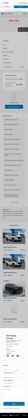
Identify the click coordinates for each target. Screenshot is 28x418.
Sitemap (24, 415)
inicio (6, 10)
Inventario (10, 10)
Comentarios (6, 386)
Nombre (5, 365)
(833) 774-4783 (23, 3)
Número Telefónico (8, 380)
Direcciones (9, 346)
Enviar (14, 403)
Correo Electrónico (8, 372)
